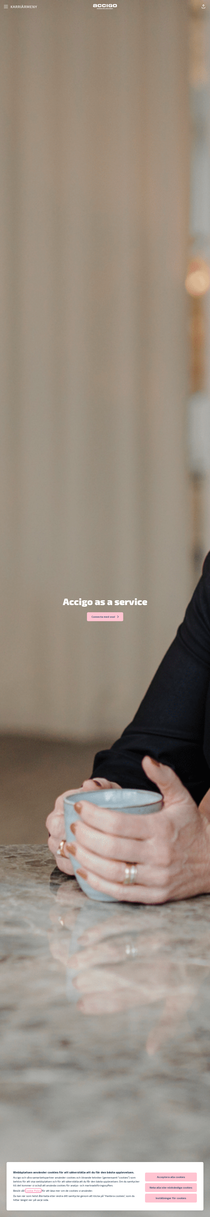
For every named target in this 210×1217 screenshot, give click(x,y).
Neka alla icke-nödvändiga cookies (171, 1187)
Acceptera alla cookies (171, 1176)
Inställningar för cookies (171, 1198)
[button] (203, 6)
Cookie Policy (33, 1190)
